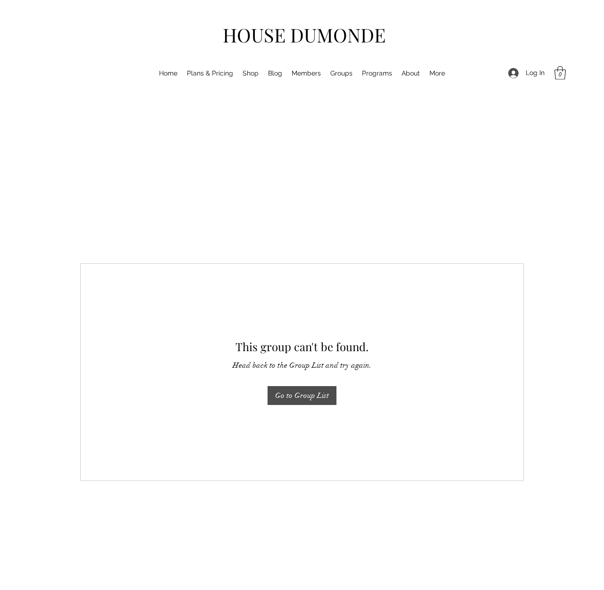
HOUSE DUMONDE (304, 34)
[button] (560, 73)
